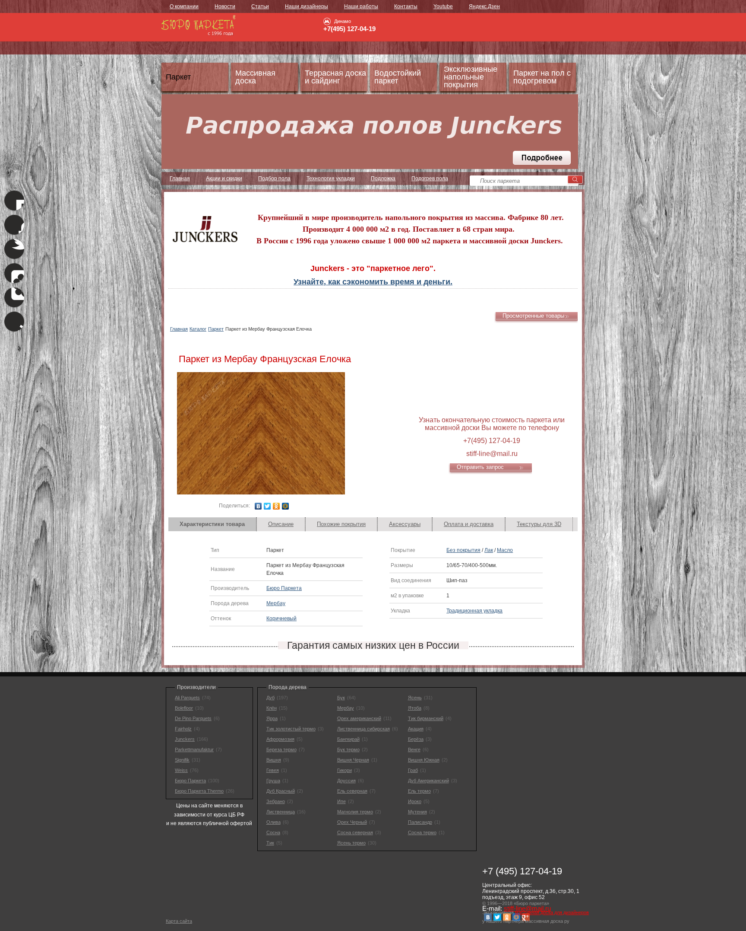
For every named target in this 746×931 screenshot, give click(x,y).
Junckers (185, 739)
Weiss (181, 770)
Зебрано (275, 801)
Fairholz (183, 728)
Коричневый (281, 618)
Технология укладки (331, 178)
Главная (180, 178)
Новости (225, 6)
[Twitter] (267, 506)
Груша (273, 780)
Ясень (415, 697)
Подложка (383, 178)
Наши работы (361, 6)
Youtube (443, 6)
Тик (270, 842)
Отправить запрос (480, 467)
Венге (414, 749)
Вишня (273, 759)
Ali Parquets (187, 697)
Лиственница (280, 811)
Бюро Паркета (284, 588)
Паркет (216, 329)
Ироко (414, 801)
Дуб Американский (428, 780)
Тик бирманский (425, 718)
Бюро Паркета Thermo (199, 791)
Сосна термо (422, 832)
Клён (271, 708)
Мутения (417, 811)
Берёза (416, 739)
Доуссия (346, 780)
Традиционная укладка (474, 611)
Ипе (341, 801)
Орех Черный (352, 822)
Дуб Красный (280, 791)
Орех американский (359, 718)
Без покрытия (463, 550)
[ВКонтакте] (258, 506)
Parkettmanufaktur (194, 749)
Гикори (344, 770)
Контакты (405, 6)
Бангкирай (348, 739)
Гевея (272, 770)
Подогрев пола (429, 178)
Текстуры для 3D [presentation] (539, 524)
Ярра (272, 718)
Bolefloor (184, 708)
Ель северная (352, 791)
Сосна (273, 832)
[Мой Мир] (285, 506)
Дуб (270, 697)
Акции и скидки (224, 178)
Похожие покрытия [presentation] (341, 524)
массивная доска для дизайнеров (552, 912)
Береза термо (281, 749)
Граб (413, 770)
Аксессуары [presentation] (404, 524)
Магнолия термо (355, 811)
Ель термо (419, 791)
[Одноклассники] (276, 506)
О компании (184, 6)
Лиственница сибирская (363, 728)
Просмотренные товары (533, 315)
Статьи (260, 6)
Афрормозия (280, 739)
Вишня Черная (353, 759)
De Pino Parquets (193, 718)
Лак (488, 550)
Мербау (275, 603)
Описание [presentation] (281, 524)
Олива (273, 822)
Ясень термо (351, 842)
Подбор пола (274, 178)
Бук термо (348, 749)
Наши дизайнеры (306, 6)
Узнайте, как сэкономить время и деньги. (373, 281)
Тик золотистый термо (291, 728)
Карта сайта (179, 921)
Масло (505, 550)
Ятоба (414, 708)
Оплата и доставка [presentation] (468, 524)
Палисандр (420, 822)
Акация (416, 728)
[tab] (212, 524)
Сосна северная (355, 832)
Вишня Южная (423, 759)
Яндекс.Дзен (484, 6)
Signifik (182, 759)
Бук (341, 697)
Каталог (198, 329)
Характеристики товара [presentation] (212, 524)
